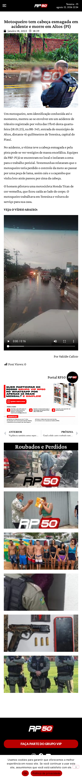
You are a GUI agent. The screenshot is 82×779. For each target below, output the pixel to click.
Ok (25, 773)
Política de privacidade (46, 773)
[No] (76, 766)
